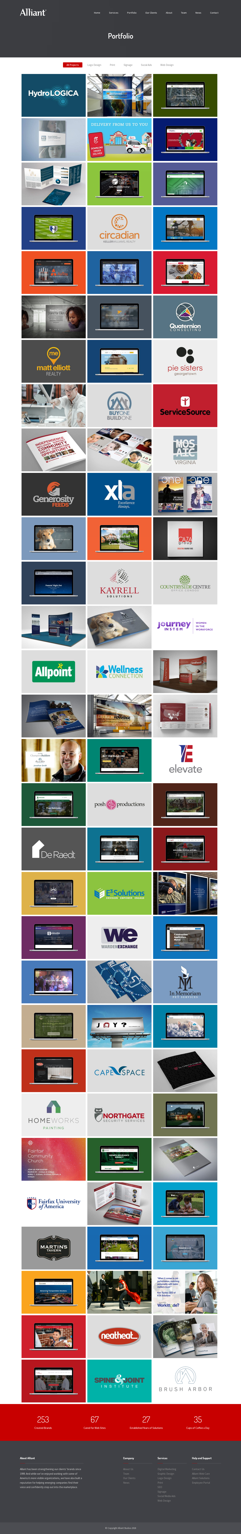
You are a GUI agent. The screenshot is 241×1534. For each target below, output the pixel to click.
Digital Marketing (167, 1469)
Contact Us (198, 1469)
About (169, 12)
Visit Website (161, 95)
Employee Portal (201, 1482)
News (198, 12)
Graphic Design (166, 1473)
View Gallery (30, 88)
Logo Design (94, 65)
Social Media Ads (167, 1496)
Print (112, 65)
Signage (128, 65)
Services (113, 12)
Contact (214, 12)
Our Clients (151, 12)
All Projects (73, 65)
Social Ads (146, 65)
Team (184, 12)
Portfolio (132, 12)
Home (97, 12)
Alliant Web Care (201, 1473)
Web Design (167, 65)
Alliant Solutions (201, 1478)
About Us (128, 1469)
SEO (160, 1487)
